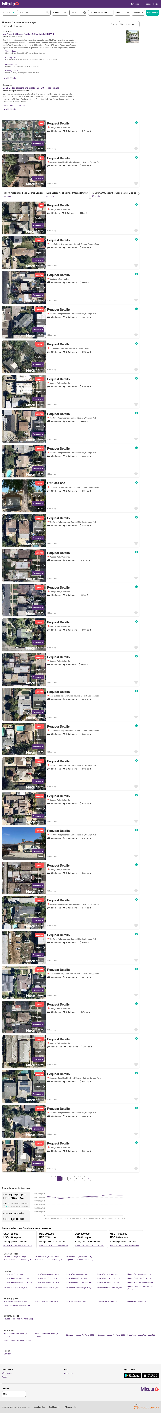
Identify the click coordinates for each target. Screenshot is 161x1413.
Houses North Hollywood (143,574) (18, 1282)
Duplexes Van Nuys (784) (76, 1301)
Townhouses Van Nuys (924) (46, 1301)
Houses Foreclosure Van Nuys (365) (18, 1318)
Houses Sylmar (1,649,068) (107, 1274)
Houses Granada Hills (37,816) (47, 1287)
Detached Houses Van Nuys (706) (17, 1305)
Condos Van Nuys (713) (136, 1301)
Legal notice (39, 1407)
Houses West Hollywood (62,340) (140, 1282)
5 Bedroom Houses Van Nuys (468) (141, 1335)
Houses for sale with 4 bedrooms (124, 1245)
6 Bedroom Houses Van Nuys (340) (18, 1340)
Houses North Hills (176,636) (108, 1278)
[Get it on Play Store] (132, 1376)
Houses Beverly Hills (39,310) (15, 1287)
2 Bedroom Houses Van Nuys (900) (80, 1335)
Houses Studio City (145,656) (139, 1278)
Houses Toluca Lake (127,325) (47, 1282)
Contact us (68, 1373)
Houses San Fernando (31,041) (78, 1287)
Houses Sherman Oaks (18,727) (109, 1287)
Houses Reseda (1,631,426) (46, 1278)
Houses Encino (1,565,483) (76, 1278)
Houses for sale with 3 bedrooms (89, 1245)
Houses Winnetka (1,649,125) (47, 1274)
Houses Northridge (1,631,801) (16, 1278)
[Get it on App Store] (150, 1376)
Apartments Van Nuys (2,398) (15, 1301)
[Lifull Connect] (146, 1408)
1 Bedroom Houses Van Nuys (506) (111, 1335)
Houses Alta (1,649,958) (13, 1274)
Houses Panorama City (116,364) (79, 1282)
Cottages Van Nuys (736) (107, 1301)
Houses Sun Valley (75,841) (108, 1282)
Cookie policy (55, 1407)
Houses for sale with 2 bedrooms (53, 1245)
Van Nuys (7, 1353)
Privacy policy (71, 1407)
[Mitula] (11, 4)
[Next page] (88, 1178)
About (4, 1377)
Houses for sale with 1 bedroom (17, 1245)
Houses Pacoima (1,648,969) (139, 1274)
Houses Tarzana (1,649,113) (77, 1274)
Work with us (7, 1373)
